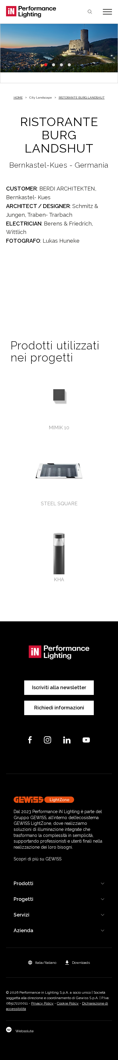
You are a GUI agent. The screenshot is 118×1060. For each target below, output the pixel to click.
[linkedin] (67, 740)
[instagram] (47, 739)
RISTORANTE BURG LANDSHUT (82, 97)
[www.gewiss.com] (59, 800)
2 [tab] (53, 64)
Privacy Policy (42, 1003)
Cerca (90, 11)
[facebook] (30, 739)
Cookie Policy (68, 1003)
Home (18, 97)
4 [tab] (69, 64)
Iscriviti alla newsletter (59, 687)
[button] (42, 962)
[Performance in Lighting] (32, 11)
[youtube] (86, 740)
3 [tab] (61, 64)
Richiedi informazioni (59, 708)
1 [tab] (45, 64)
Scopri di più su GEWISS (37, 859)
